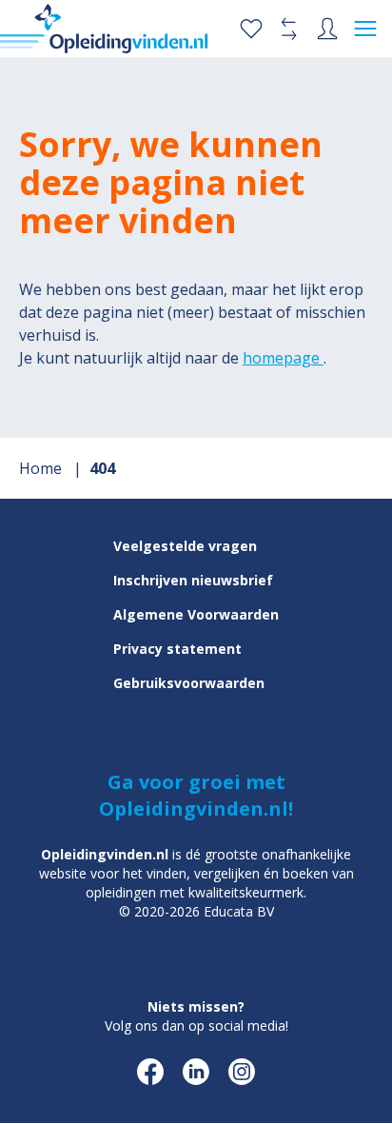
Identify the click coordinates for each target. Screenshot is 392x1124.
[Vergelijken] (289, 29)
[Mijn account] (327, 29)
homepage (283, 357)
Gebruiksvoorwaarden (189, 683)
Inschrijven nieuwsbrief (193, 580)
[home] (104, 28)
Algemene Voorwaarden (196, 614)
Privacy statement (177, 649)
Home (42, 468)
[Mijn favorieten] (251, 29)
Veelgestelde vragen (185, 546)
